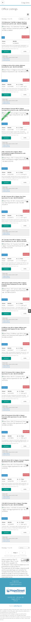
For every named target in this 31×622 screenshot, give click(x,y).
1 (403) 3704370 (6, 59)
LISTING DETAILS (6, 51)
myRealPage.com (18, 605)
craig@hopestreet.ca (15, 584)
